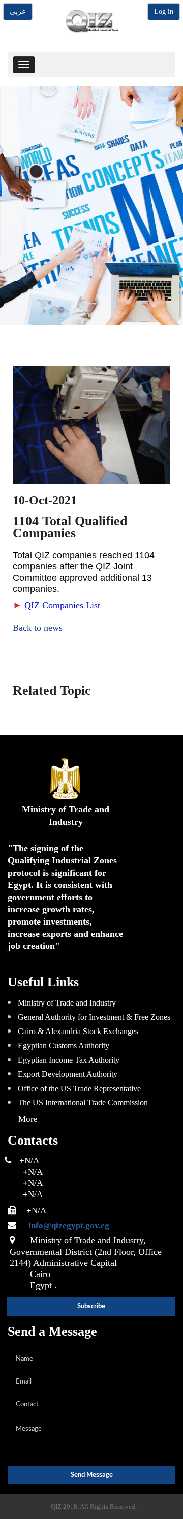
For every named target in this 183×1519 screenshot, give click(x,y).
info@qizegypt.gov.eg (63, 1225)
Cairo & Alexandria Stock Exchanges (78, 1031)
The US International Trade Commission (83, 1102)
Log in (163, 11)
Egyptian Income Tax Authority (68, 1059)
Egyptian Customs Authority (63, 1045)
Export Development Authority (67, 1074)
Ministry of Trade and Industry (67, 1002)
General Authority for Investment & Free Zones (94, 1017)
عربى (18, 11)
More (28, 1119)
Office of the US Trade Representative (79, 1088)
